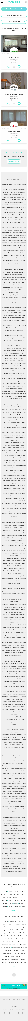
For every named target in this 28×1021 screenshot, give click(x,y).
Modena (21, 903)
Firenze (23, 894)
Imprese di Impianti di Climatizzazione (14, 962)
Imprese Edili (13, 921)
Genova (10, 894)
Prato (16, 903)
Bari (4, 897)
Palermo (3, 894)
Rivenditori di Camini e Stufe (16, 939)
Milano (10, 891)
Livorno (17, 906)
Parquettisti (14, 959)
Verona (22, 897)
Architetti (5, 921)
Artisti (12, 956)
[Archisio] (14, 1)
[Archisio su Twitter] (18, 1013)
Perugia (4, 906)
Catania (9, 897)
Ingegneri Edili (7, 933)
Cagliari (23, 906)
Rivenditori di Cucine (9, 942)
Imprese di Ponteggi (18, 927)
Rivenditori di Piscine (9, 953)
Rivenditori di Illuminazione (10, 945)
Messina (4, 900)
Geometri (20, 942)
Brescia (5, 903)
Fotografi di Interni (18, 950)
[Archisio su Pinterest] (14, 1013)
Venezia (15, 897)
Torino (21, 891)
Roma (5, 891)
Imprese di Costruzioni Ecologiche (13, 930)
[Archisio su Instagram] (9, 1013)
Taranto (23, 900)
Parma (11, 903)
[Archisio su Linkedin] (23, 1013)
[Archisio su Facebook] (5, 1013)
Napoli (16, 891)
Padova (10, 900)
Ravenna (10, 906)
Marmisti (22, 959)
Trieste (17, 900)
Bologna (16, 894)
